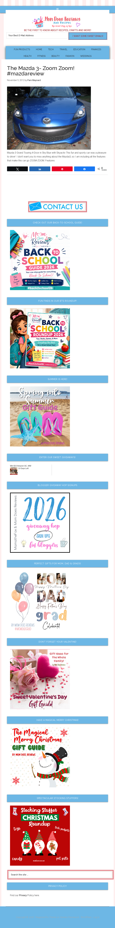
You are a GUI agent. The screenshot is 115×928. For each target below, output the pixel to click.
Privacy (23, 895)
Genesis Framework (69, 917)
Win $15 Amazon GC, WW (20, 466)
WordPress (86, 917)
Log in (96, 917)
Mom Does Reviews (57, 21)
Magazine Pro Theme (45, 917)
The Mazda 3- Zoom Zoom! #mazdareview (40, 71)
